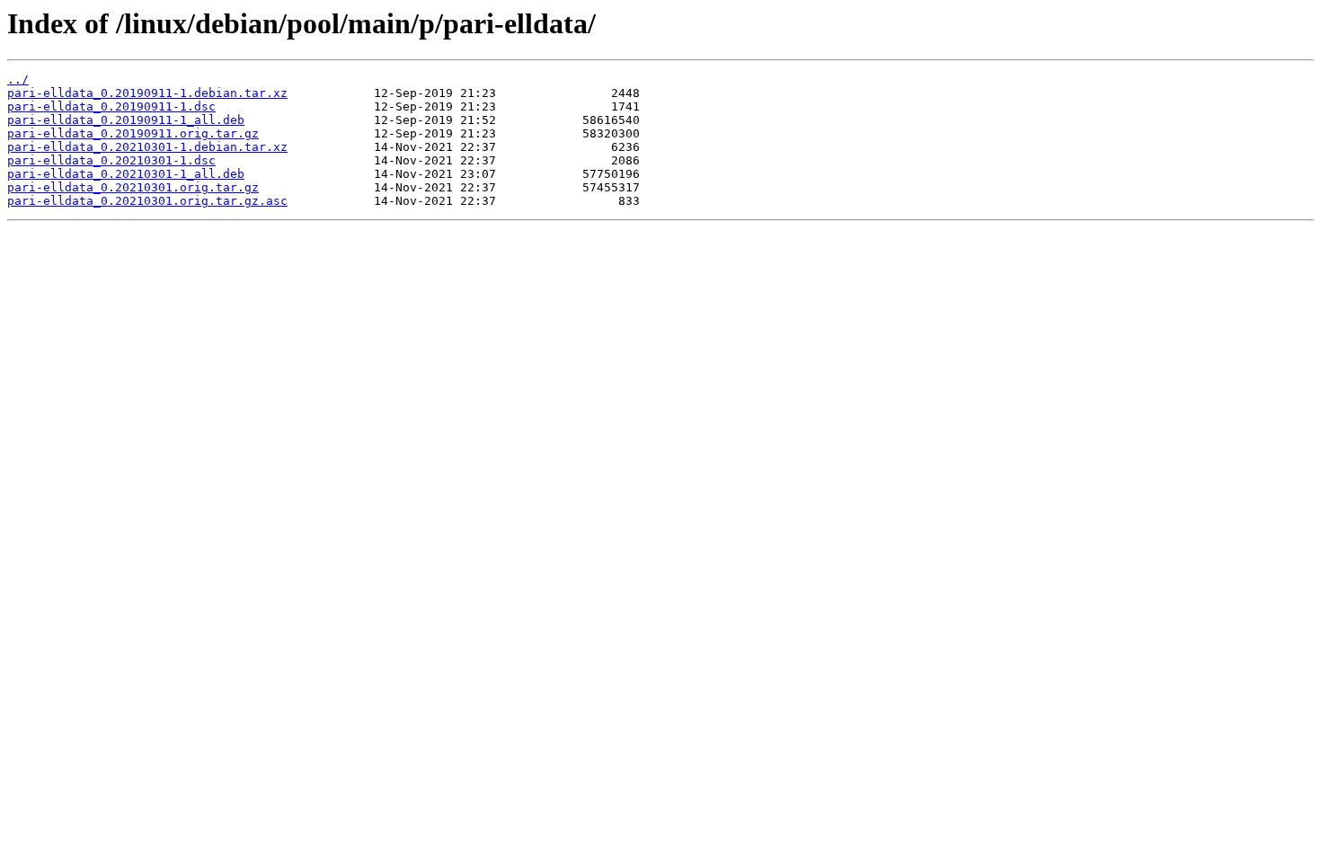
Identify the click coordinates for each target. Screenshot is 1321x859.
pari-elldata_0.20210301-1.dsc (111, 160)
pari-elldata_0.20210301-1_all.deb (125, 174)
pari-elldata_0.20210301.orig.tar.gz (133, 187)
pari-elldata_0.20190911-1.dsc (111, 106)
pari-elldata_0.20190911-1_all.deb (125, 120)
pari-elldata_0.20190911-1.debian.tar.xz (147, 93)
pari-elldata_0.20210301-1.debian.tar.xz (147, 147)
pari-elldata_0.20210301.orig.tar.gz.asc (147, 201)
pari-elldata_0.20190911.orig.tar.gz (133, 133)
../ (18, 79)
